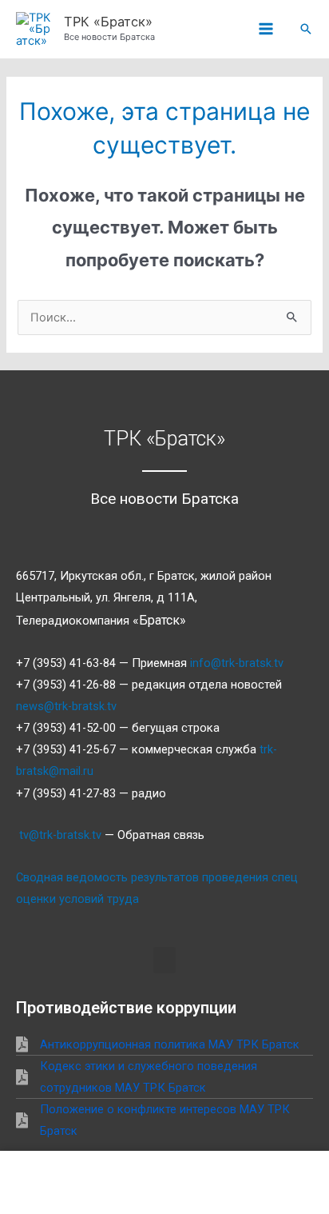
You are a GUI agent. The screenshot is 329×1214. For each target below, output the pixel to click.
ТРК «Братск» (108, 22)
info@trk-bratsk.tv (236, 663)
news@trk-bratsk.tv (66, 706)
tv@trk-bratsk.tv (60, 835)
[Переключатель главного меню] (266, 29)
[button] (306, 29)
